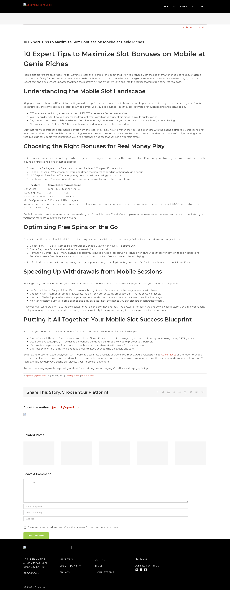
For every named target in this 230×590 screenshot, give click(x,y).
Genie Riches (168, 354)
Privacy (64, 572)
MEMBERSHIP (143, 558)
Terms (99, 566)
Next (201, 27)
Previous (190, 27)
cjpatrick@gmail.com (36, 375)
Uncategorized (72, 375)
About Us (66, 559)
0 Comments (88, 375)
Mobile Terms (104, 572)
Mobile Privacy (70, 566)
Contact (101, 559)
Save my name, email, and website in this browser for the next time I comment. (73, 527)
